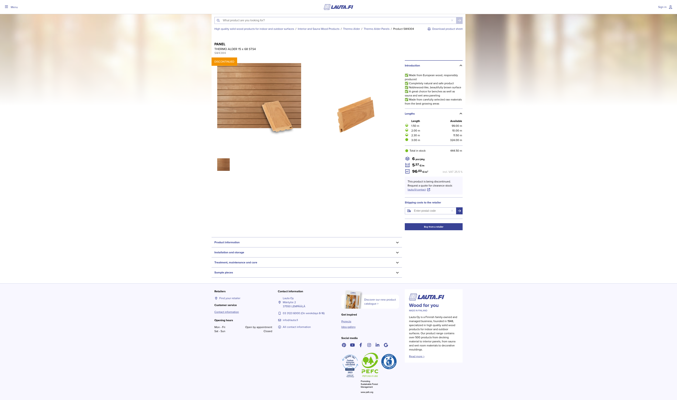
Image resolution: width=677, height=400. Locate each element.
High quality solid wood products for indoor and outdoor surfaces (254, 29)
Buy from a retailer (433, 226)
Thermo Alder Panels (376, 29)
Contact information (226, 312)
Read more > (417, 356)
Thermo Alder (351, 29)
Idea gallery (348, 327)
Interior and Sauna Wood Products (318, 29)
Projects (346, 321)
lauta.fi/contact (417, 190)
